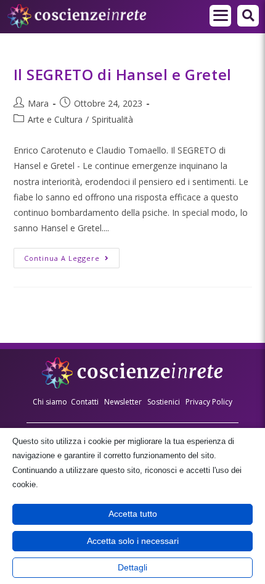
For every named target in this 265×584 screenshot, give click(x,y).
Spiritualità (112, 119)
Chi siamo (50, 402)
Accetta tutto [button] (132, 514)
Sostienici (164, 402)
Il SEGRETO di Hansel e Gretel (123, 74)
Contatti (85, 402)
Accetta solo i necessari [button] (133, 541)
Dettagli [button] (132, 567)
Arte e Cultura (55, 119)
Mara (38, 103)
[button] (220, 16)
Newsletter (123, 402)
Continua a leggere (72, 255)
